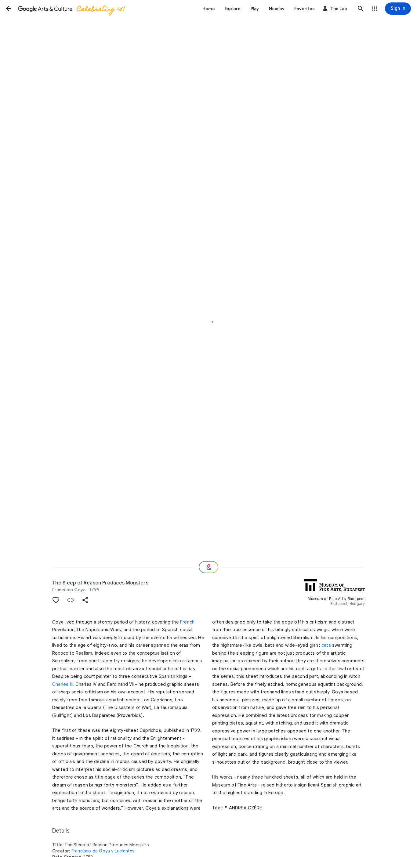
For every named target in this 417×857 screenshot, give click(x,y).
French (187, 622)
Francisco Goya (69, 589)
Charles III (62, 684)
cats (326, 645)
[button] (8, 8)
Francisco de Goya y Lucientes (103, 851)
